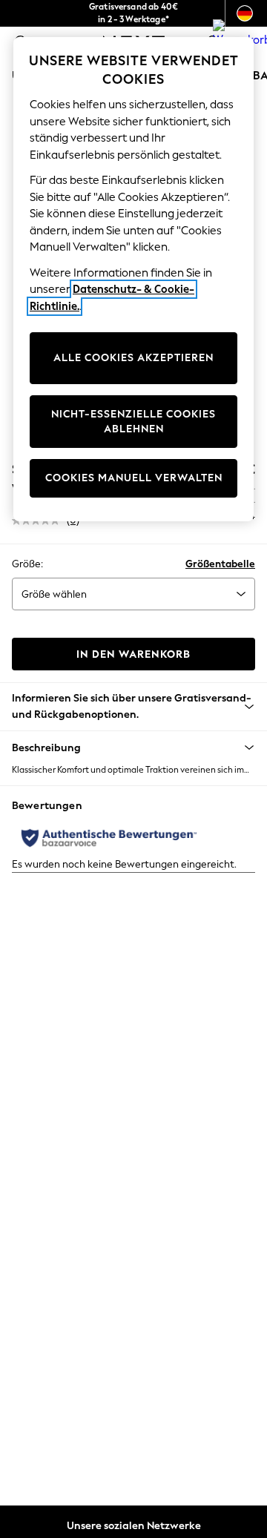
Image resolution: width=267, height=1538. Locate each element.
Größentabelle (220, 564)
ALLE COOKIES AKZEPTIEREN (133, 358)
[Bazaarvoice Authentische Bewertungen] (109, 838)
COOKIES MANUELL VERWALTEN (133, 478)
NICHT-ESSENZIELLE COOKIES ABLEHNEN (133, 421)
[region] (133, 279)
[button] (133, 747)
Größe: (27, 564)
